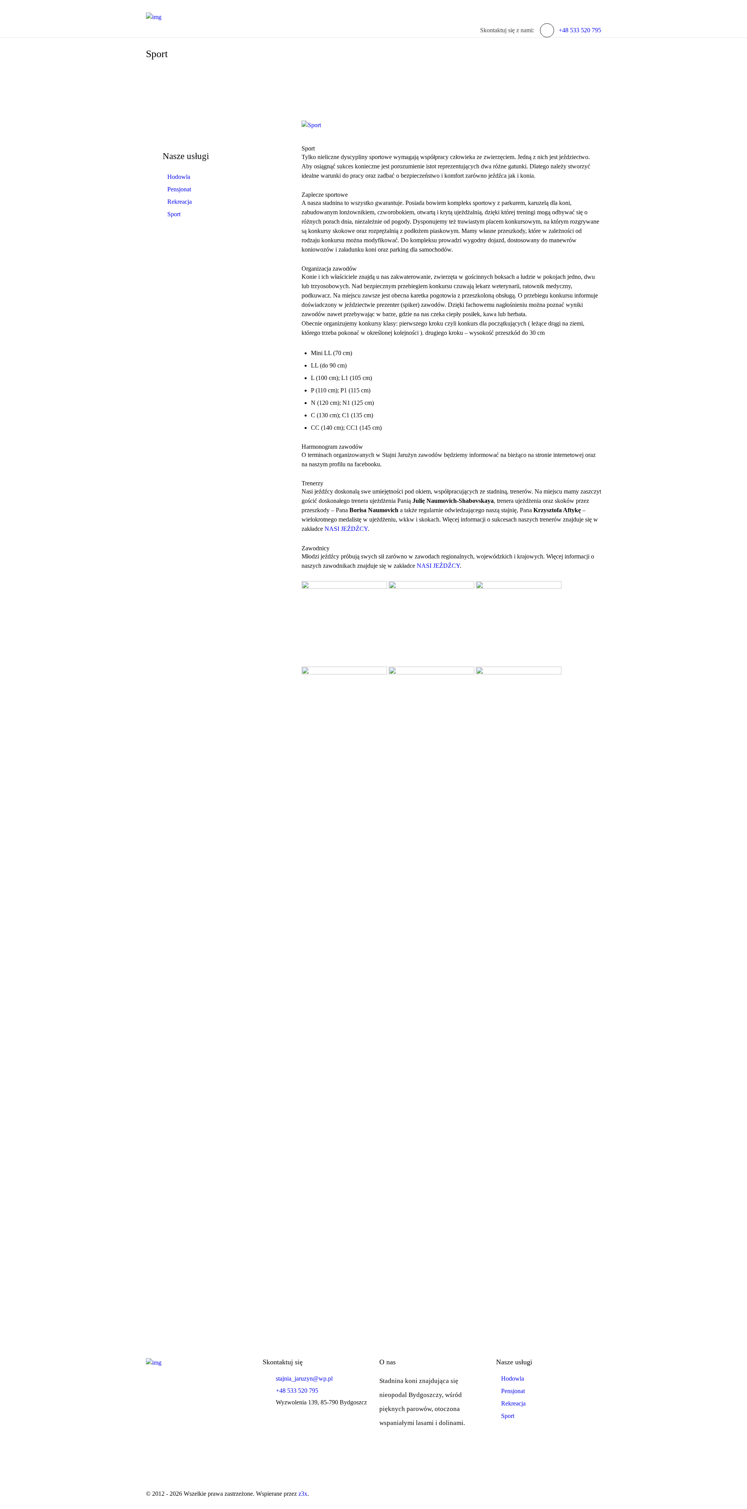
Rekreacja (179, 201)
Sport (174, 214)
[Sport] (451, 125)
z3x (302, 1493)
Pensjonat (179, 189)
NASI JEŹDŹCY (346, 528)
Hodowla (178, 176)
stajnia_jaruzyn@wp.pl (304, 1378)
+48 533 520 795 (580, 30)
